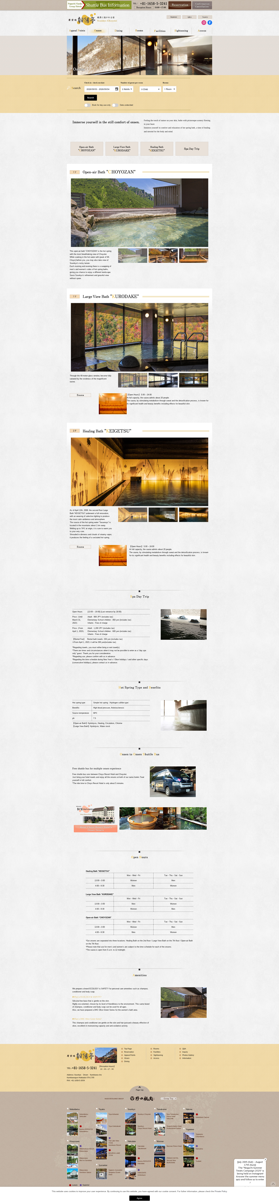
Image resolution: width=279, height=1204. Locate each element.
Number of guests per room (129, 83)
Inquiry (185, 1052)
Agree (139, 1198)
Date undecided (126, 104)
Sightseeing (181, 31)
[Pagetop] (273, 1185)
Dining (118, 31)
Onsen (98, 31)
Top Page (128, 1049)
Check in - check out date (94, 83)
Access (202, 31)
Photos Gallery (188, 1055)
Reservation (129, 1052)
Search (90, 97)
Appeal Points (77, 31)
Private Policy (221, 1191)
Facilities (160, 31)
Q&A (184, 1049)
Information (186, 1058)
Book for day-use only (101, 104)
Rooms (139, 31)
